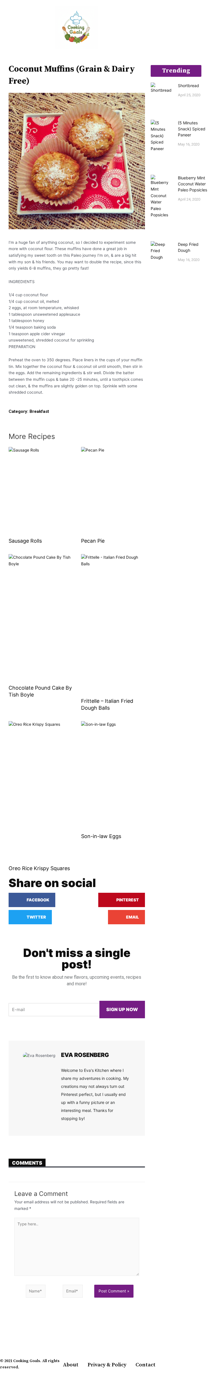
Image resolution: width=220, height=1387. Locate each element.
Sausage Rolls (25, 541)
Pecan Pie (93, 541)
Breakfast (39, 411)
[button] (4, 27)
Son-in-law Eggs (101, 836)
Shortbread (188, 85)
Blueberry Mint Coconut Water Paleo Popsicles (192, 183)
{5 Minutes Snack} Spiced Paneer (191, 128)
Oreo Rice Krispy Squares (39, 868)
